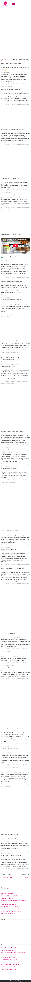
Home (3, 59)
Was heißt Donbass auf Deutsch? (9, 950)
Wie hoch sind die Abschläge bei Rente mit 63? (11, 895)
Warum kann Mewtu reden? (7, 898)
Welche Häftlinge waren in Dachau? (9, 962)
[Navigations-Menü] (13, 4)
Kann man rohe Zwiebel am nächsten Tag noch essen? (13, 952)
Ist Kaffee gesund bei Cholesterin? (9, 959)
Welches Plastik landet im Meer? (8, 957)
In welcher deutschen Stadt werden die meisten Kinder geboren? (13, 901)
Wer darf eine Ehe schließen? (8, 913)
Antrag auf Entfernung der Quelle (9, 83)
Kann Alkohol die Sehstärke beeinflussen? (10, 906)
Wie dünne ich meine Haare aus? (8, 955)
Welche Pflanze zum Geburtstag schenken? (11, 911)
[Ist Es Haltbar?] (5, 4)
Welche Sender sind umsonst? (8, 966)
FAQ (8, 59)
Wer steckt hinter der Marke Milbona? (10, 947)
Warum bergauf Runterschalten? (8, 904)
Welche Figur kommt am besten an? (9, 891)
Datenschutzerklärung (15, 980)
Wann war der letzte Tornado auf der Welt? (11, 909)
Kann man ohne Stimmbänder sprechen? (10, 964)
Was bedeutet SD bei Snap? (7, 893)
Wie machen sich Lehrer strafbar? (9, 969)
